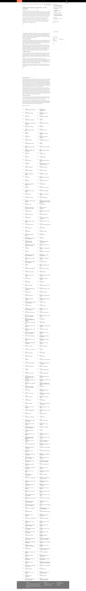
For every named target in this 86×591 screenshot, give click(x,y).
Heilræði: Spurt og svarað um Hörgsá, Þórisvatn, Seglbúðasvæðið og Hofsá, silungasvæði (45, 201)
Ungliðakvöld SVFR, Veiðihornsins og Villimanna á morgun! (30, 525)
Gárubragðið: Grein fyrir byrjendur (44, 146)
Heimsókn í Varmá (42, 356)
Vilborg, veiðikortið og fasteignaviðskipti (43, 110)
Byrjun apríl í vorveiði (28, 413)
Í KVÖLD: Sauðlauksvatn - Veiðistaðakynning (29, 475)
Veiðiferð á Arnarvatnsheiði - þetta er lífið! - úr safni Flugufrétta (30, 579)
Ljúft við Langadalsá (42, 271)
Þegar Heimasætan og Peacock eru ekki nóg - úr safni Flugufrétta (30, 505)
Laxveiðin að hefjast (42, 305)
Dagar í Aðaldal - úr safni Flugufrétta (30, 518)
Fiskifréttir (41, 143)
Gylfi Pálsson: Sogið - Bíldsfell (44, 190)
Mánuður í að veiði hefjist (43, 474)
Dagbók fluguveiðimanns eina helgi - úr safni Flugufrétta (45, 559)
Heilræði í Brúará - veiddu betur (44, 187)
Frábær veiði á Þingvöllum (28, 285)
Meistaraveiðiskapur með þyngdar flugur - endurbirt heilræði (30, 255)
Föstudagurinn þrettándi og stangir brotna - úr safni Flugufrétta (30, 427)
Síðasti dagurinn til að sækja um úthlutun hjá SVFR (44, 556)
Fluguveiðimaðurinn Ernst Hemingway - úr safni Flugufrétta (29, 545)
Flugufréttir (26, 187)
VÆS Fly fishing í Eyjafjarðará (29, 366)
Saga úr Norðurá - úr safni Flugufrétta (45, 565)
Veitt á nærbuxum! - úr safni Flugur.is (45, 447)
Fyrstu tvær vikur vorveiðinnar (29, 393)
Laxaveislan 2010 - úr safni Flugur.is (30, 349)
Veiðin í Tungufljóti (42, 352)
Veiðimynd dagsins (27, 231)
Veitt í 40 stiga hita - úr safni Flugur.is (45, 359)
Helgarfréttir (26, 133)
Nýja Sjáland (27, 359)
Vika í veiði (41, 430)
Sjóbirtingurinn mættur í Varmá (44, 180)
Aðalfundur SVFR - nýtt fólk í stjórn (30, 477)
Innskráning (67, 3)
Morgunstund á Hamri (28, 160)
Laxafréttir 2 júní (42, 281)
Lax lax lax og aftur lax (28, 305)
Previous (52, 27)
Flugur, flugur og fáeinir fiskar (44, 116)
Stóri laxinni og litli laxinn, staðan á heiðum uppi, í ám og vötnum (30, 245)
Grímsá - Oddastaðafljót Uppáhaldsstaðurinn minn (28, 242)
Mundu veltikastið (42, 234)
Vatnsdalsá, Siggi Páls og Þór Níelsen (30, 109)
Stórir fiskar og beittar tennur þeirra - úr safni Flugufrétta (30, 421)
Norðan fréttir (27, 369)
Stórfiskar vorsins (42, 386)
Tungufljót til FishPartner (28, 511)
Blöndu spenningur (27, 281)
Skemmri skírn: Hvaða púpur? (29, 126)
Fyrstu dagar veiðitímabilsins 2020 (30, 410)
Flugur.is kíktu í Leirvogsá (28, 396)
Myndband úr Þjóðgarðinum (44, 366)
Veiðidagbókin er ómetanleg (43, 173)
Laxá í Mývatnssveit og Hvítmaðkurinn (28, 576)
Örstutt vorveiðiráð (55, 31)
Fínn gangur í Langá (42, 153)
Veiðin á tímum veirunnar (43, 413)
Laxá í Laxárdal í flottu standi (29, 224)
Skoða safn (55, 40)
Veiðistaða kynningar (43, 302)
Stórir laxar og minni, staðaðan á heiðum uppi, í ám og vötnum (44, 579)
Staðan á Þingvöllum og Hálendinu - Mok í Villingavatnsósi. (30, 262)
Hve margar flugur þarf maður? (29, 143)
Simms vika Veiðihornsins (28, 356)
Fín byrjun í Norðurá (28, 278)
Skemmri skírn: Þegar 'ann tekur (44, 123)
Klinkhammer (41, 126)
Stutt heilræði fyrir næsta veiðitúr (44, 268)
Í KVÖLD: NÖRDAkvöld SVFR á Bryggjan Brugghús (30, 495)
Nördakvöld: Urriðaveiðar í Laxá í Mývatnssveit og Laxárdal (44, 572)
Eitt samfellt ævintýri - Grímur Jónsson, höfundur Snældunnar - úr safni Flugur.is (30, 377)
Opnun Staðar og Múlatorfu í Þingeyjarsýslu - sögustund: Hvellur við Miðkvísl (30, 320)
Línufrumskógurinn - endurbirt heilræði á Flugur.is (44, 255)
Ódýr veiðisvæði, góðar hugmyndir (30, 268)
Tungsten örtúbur (27, 136)
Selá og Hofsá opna (42, 227)
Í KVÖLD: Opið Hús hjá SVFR (44, 464)
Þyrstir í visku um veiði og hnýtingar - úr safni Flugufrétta (30, 566)
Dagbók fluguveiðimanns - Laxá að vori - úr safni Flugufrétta (45, 508)
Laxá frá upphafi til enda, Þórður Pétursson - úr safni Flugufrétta (44, 461)
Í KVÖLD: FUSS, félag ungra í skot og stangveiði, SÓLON (45, 478)
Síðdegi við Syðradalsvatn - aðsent (44, 288)
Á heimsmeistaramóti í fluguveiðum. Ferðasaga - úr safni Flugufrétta (45, 539)
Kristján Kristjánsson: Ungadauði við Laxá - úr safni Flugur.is (30, 309)
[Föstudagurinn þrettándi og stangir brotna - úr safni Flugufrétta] (36, 10)
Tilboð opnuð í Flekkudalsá (43, 214)
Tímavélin (41, 119)
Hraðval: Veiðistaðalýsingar (43, 197)
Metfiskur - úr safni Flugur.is (44, 420)
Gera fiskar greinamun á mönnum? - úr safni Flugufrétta (30, 529)
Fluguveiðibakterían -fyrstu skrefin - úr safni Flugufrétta (30, 532)
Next (67, 27)
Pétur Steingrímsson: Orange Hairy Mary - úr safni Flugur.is (30, 238)
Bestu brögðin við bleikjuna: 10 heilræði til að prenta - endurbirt (29, 208)
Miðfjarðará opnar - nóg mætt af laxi (45, 251)
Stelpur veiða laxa (27, 116)
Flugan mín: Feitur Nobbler (29, 214)
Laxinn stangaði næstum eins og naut (45, 450)
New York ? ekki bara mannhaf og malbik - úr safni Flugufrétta (30, 333)
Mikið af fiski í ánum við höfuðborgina (43, 208)
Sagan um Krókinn (42, 322)
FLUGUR (19, 1)
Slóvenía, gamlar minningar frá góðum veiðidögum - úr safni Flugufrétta (29, 438)
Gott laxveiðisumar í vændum (44, 329)
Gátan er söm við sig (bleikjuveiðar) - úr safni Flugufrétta (30, 539)
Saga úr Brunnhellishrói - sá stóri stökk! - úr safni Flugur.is (29, 458)
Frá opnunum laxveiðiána (43, 231)
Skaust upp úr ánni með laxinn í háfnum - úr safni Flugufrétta (29, 316)
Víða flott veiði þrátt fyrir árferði (44, 369)
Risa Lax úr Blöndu (42, 204)
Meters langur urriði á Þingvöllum (29, 312)
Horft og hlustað (27, 163)
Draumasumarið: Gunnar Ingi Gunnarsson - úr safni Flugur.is (29, 387)
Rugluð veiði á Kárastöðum (29, 352)
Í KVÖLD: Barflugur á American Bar (45, 511)
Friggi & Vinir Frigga (28, 548)
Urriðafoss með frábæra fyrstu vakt (44, 285)
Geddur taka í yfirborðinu (28, 403)
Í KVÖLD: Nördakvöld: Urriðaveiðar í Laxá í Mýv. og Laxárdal (45, 549)
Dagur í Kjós (41, 349)
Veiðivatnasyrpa (62, 39)
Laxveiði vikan (27, 177)
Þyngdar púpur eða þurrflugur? (44, 518)
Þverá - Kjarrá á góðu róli (43, 261)
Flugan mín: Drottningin (43, 170)
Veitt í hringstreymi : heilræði (29, 197)
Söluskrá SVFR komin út (43, 575)
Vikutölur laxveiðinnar (28, 204)
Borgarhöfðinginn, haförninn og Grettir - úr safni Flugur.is (29, 502)
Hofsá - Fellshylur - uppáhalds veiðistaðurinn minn (44, 242)
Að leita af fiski (27, 153)
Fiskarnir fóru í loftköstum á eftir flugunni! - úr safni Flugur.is (44, 441)
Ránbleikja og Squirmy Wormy (44, 312)
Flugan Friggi (27, 180)
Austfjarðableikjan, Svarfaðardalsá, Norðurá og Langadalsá (44, 164)
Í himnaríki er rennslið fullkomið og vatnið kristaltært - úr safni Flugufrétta (45, 562)
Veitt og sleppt (27, 248)
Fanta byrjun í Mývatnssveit (29, 295)
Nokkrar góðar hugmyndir (28, 170)
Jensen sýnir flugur (27, 217)
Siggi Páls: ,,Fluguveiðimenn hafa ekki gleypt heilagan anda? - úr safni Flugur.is (45, 384)
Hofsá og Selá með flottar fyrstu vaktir (45, 224)
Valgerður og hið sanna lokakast (29, 119)
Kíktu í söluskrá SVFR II (28, 568)
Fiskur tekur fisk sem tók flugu (29, 271)
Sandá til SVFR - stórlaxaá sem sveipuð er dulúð (44, 390)
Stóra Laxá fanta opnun (28, 227)
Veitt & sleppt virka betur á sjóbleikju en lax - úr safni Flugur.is (30, 302)
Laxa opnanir (27, 251)
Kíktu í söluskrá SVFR (43, 568)
